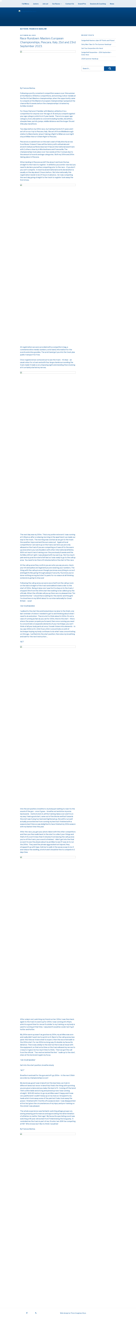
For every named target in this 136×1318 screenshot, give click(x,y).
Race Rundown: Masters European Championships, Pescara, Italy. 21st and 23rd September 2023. (48, 42)
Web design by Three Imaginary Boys (73, 1313)
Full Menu (25, 4)
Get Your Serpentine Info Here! (92, 48)
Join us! (45, 4)
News (112, 4)
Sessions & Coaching (98, 4)
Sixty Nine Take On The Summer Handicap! (96, 44)
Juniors (36, 4)
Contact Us (69, 4)
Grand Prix (82, 4)
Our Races (56, 4)
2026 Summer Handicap (89, 59)
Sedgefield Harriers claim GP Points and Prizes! (97, 40)
